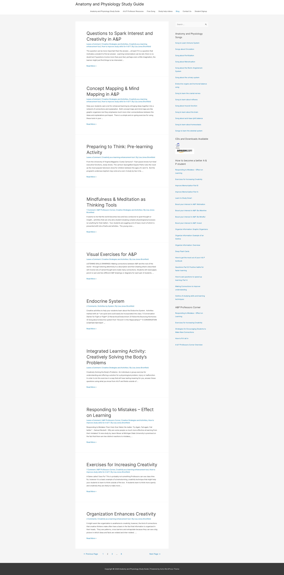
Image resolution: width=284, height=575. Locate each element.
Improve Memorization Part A (186, 192)
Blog (177, 11)
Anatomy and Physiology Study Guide (109, 4)
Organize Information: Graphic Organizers (191, 229)
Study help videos (165, 11)
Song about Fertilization (184, 55)
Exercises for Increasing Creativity (122, 464)
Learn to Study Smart (183, 198)
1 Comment (91, 210)
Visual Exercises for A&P (112, 254)
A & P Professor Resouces (133, 11)
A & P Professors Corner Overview (188, 345)
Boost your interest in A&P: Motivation (190, 204)
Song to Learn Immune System (187, 43)
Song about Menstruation (185, 62)
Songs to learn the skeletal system (188, 131)
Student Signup (201, 11)
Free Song (151, 11)
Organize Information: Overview (187, 245)
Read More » (91, 66)
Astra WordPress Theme (169, 569)
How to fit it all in (181, 338)
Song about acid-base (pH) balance (189, 118)
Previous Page (91, 554)
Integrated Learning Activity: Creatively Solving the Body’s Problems (117, 356)
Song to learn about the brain (186, 112)
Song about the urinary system (187, 77)
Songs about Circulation (184, 49)
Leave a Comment (94, 44)
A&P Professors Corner (106, 210)
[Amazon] (184, 151)
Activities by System (106, 306)
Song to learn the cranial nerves (187, 93)
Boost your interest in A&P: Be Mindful (190, 217)
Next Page (154, 554)
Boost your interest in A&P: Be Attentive (190, 210)
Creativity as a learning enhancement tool (118, 157)
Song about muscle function (186, 106)
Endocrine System (105, 301)
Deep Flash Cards (182, 251)
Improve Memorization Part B (186, 185)
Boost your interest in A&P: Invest (188, 223)
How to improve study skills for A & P (116, 46)
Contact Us (187, 11)
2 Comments (92, 306)
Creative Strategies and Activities (115, 44)
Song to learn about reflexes (186, 99)
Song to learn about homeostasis (188, 124)
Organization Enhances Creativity (121, 514)
